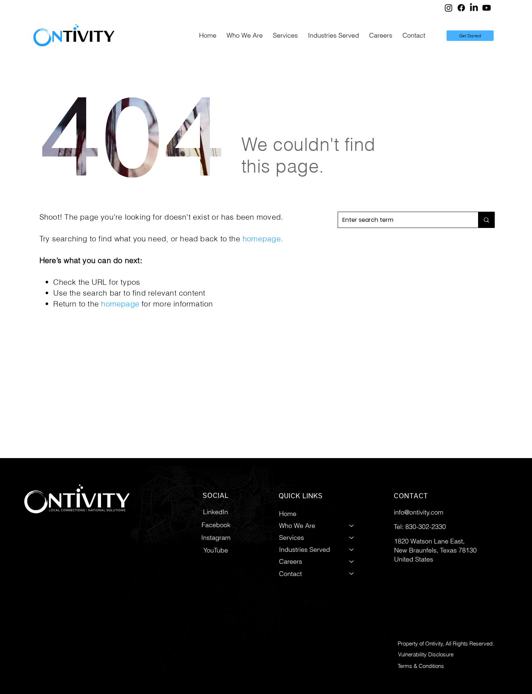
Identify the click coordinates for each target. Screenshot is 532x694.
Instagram (216, 537)
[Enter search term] (486, 220)
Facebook (216, 525)
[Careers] (352, 561)
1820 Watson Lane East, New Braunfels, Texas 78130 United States (435, 550)
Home (287, 513)
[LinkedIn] (474, 8)
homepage (261, 238)
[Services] (352, 537)
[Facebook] (461, 8)
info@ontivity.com (418, 512)
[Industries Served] (352, 549)
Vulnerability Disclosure (425, 654)
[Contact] (352, 574)
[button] (285, 35)
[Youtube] (486, 8)
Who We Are (297, 525)
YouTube (215, 550)
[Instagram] (448, 8)
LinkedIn (215, 512)
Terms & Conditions (421, 666)
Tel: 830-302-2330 (420, 526)
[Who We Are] (352, 526)
